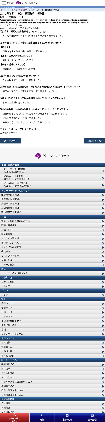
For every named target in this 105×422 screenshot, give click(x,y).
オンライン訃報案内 (11, 243)
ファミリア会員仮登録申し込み (16, 382)
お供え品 (5, 286)
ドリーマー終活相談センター (15, 273)
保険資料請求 (7, 373)
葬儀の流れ (6, 229)
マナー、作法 (7, 264)
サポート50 (6, 316)
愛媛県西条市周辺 (10, 203)
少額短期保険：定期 (11, 321)
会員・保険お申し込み (12, 390)
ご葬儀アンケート (9, 133)
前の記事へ (11, 141)
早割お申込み (7, 386)
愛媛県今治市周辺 (10, 195)
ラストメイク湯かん (11, 256)
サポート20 (6, 308)
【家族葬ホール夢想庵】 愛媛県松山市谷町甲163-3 (15, 177)
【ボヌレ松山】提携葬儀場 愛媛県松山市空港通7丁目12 (16, 184)
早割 (3, 329)
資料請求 (5, 368)
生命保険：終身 (9, 325)
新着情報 (5, 342)
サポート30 (6, 312)
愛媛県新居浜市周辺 (11, 199)
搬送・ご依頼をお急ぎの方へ (15, 221)
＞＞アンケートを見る (11, 25)
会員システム (7, 303)
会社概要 (5, 403)
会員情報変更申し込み (12, 395)
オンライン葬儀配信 (11, 247)
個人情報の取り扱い (11, 412)
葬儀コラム (6, 347)
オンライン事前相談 (11, 238)
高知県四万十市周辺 (11, 212)
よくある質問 (7, 355)
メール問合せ (7, 377)
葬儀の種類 (6, 234)
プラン (4, 295)
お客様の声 (6, 351)
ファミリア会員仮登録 (12, 334)
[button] (4, 3)
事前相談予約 (7, 364)
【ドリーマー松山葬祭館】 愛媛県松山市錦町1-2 (14, 170)
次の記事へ (93, 141)
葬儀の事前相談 (9, 225)
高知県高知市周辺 (10, 208)
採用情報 (5, 408)
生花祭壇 (5, 251)
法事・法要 (6, 260)
